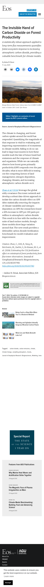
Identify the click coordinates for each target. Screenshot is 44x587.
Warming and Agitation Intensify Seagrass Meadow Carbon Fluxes (27, 324)
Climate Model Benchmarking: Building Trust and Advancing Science (21, 505)
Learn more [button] (9, 576)
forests (29, 352)
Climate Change (7, 352)
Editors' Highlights (13, 485)
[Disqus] (22, 394)
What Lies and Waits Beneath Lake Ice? (26, 334)
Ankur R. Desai (9, 62)
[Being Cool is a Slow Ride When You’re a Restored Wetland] (8, 315)
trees (40, 356)
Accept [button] (8, 583)
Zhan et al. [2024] (10, 190)
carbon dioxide (14, 349)
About (5, 556)
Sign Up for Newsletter (28, 14)
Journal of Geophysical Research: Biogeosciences (16, 356)
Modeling (35, 356)
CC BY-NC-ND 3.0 (23, 295)
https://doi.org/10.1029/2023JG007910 (18, 266)
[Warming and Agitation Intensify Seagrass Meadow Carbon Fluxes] (8, 326)
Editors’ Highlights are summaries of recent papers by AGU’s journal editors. (20, 117)
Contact (4, 565)
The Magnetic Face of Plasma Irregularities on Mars (20, 488)
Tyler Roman (23, 108)
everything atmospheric (19, 352)
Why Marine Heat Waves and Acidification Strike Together (20, 474)
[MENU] (40, 14)
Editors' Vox (12, 500)
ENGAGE (5, 559)
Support (31, 10)
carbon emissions (24, 349)
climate (33, 349)
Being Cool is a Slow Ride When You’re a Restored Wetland (26, 313)
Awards (4, 562)
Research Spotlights (14, 470)
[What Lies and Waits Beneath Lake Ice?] (8, 336)
